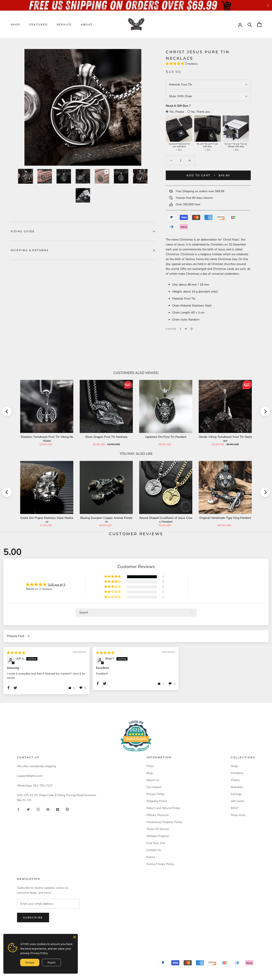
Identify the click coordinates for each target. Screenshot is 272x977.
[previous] (7, 411)
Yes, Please (176, 112)
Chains (235, 780)
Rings (234, 766)
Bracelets (237, 787)
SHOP (15, 24)
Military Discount (157, 815)
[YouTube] (57, 809)
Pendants (237, 773)
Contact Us (153, 850)
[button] (175, 64)
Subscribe (33, 917)
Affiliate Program (157, 836)
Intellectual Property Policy (164, 822)
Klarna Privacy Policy (160, 864)
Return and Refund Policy (163, 808)
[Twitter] (186, 329)
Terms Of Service (157, 829)
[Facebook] (180, 329)
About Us (152, 780)
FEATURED (38, 24)
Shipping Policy (156, 801)
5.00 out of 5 (56, 585)
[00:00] (82, 107)
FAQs (150, 766)
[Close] (74, 937)
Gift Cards (237, 801)
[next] (265, 411)
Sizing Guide (23, 231)
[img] (16, 653)
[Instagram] (38, 809)
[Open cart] (259, 24)
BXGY (234, 808)
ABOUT (87, 24)
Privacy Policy (155, 794)
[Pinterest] (191, 329)
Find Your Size (155, 843)
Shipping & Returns (29, 250)
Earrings (236, 794)
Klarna (150, 857)
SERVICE (64, 24)
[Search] (250, 24)
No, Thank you (200, 112)
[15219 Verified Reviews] (136, 753)
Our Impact (153, 787)
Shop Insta (238, 815)
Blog (149, 773)
